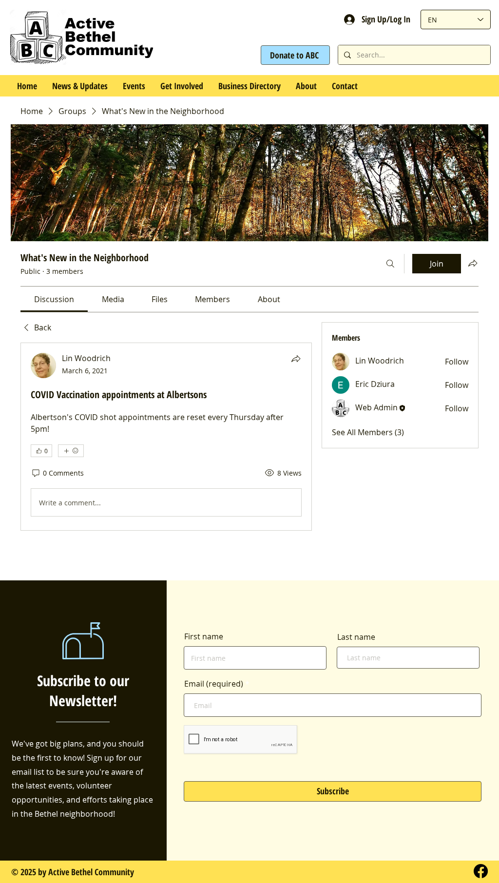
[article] (166, 437)
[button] (134, 85)
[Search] (390, 263)
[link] (54, 299)
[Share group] (473, 263)
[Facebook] (481, 871)
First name (203, 636)
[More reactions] (71, 450)
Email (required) (213, 684)
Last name (356, 637)
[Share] (296, 359)
